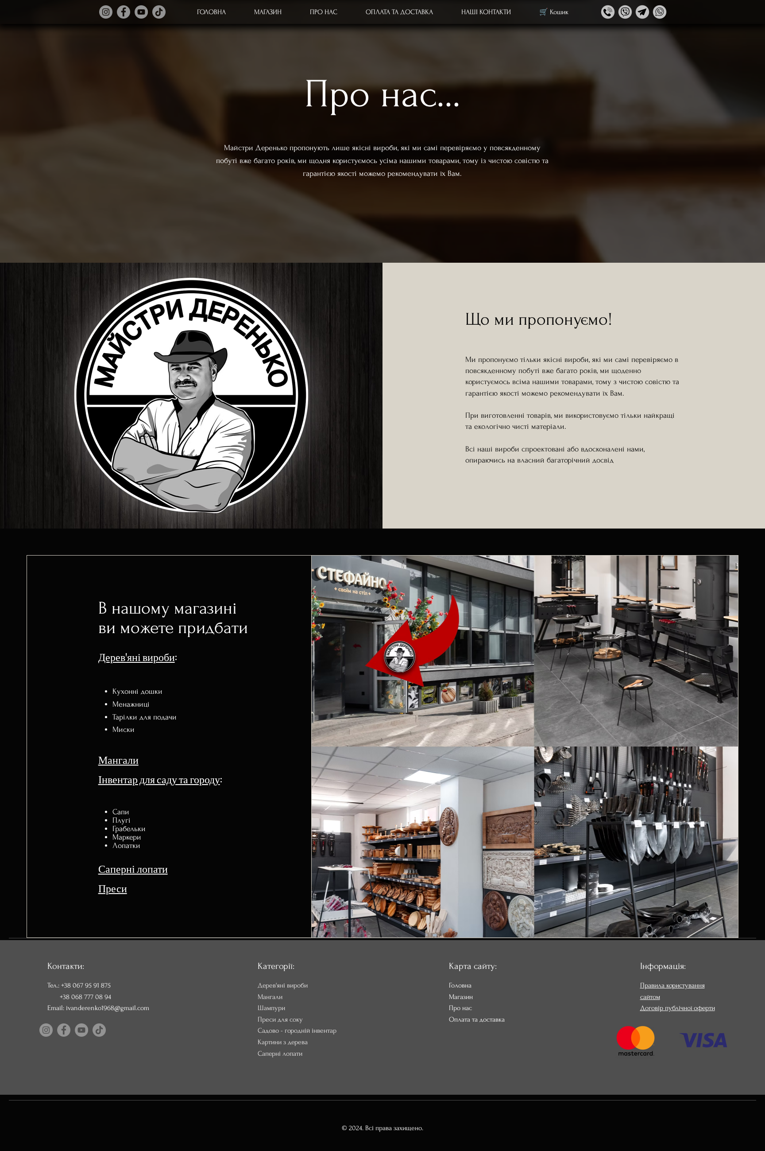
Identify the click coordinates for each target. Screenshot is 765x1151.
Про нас (460, 1008)
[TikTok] (159, 12)
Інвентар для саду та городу (159, 778)
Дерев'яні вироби (136, 656)
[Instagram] (105, 12)
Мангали (118, 759)
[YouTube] (141, 12)
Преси (112, 887)
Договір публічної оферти (677, 1008)
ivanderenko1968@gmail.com (107, 1008)
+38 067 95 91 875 (86, 985)
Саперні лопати (133, 868)
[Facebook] (123, 12)
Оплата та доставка (477, 1019)
